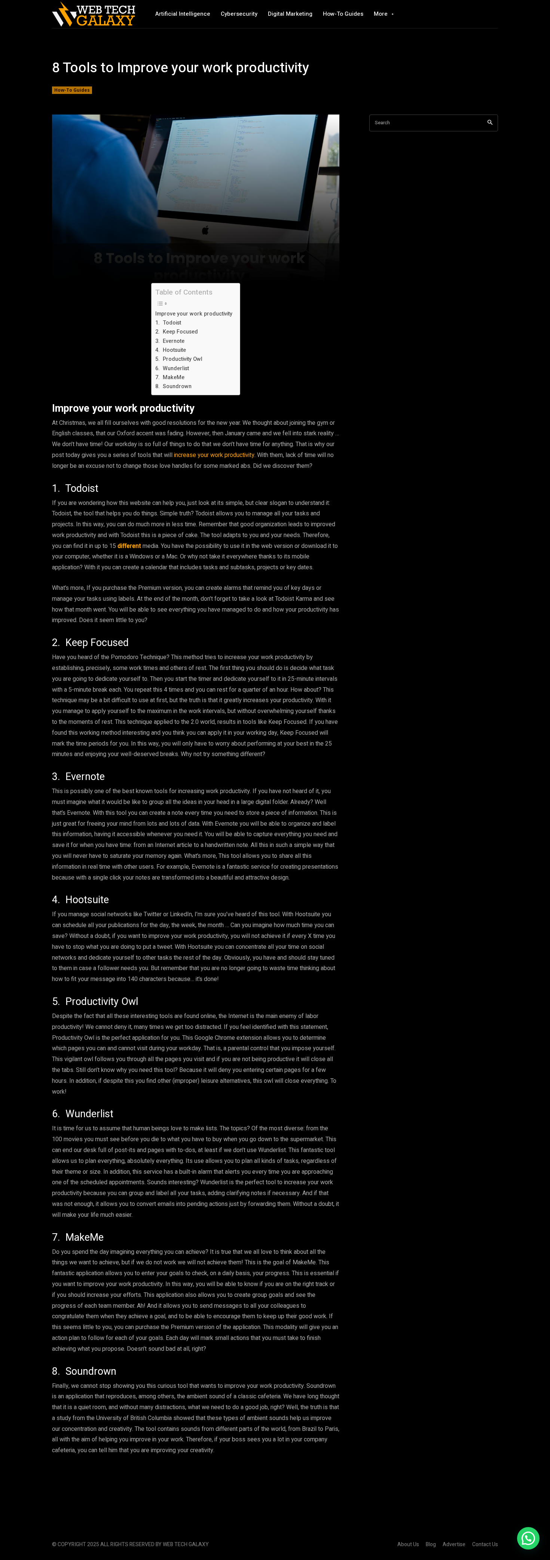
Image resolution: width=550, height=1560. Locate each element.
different (129, 546)
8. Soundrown (173, 386)
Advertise (454, 1544)
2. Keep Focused (176, 332)
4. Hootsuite (170, 350)
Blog (431, 1544)
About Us (408, 1544)
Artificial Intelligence (182, 14)
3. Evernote (169, 341)
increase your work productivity (214, 455)
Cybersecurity (239, 14)
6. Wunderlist (172, 368)
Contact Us (485, 1544)
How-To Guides (343, 14)
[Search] (490, 123)
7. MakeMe (169, 377)
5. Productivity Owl (178, 359)
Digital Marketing (290, 14)
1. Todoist (168, 323)
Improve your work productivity (193, 314)
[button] (528, 1538)
